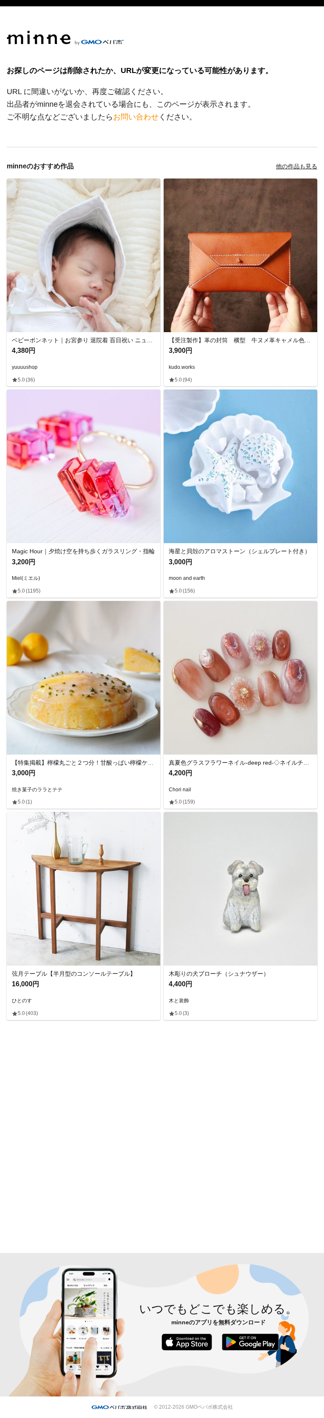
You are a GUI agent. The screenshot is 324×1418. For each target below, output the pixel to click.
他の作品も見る (296, 166)
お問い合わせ (136, 117)
